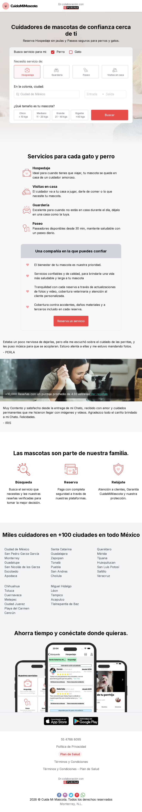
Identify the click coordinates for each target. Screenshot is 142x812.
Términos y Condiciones (71, 762)
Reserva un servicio (71, 321)
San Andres (59, 571)
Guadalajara (59, 554)
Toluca (9, 590)
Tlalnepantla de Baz (65, 604)
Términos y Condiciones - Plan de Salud (71, 769)
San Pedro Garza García (21, 554)
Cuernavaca (12, 595)
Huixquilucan (106, 562)
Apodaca (10, 576)
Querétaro (104, 549)
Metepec (10, 599)
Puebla (56, 567)
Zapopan (57, 558)
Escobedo (11, 571)
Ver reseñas (99, 394)
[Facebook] (59, 795)
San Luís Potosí (108, 567)
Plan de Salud (70, 754)
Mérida (102, 554)
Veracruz (103, 576)
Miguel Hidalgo (61, 586)
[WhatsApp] (83, 795)
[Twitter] (71, 795)
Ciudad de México (16, 549)
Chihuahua (12, 586)
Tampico (57, 595)
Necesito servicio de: (28, 61)
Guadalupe (12, 562)
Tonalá (55, 562)
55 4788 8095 (71, 739)
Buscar (109, 115)
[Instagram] (65, 795)
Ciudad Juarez (14, 604)
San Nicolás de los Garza (22, 567)
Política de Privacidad (71, 746)
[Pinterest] (77, 795)
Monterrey (11, 558)
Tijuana (102, 558)
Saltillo (101, 571)
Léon (54, 590)
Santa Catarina (61, 549)
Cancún (9, 613)
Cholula (56, 576)
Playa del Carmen (16, 608)
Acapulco (57, 599)
